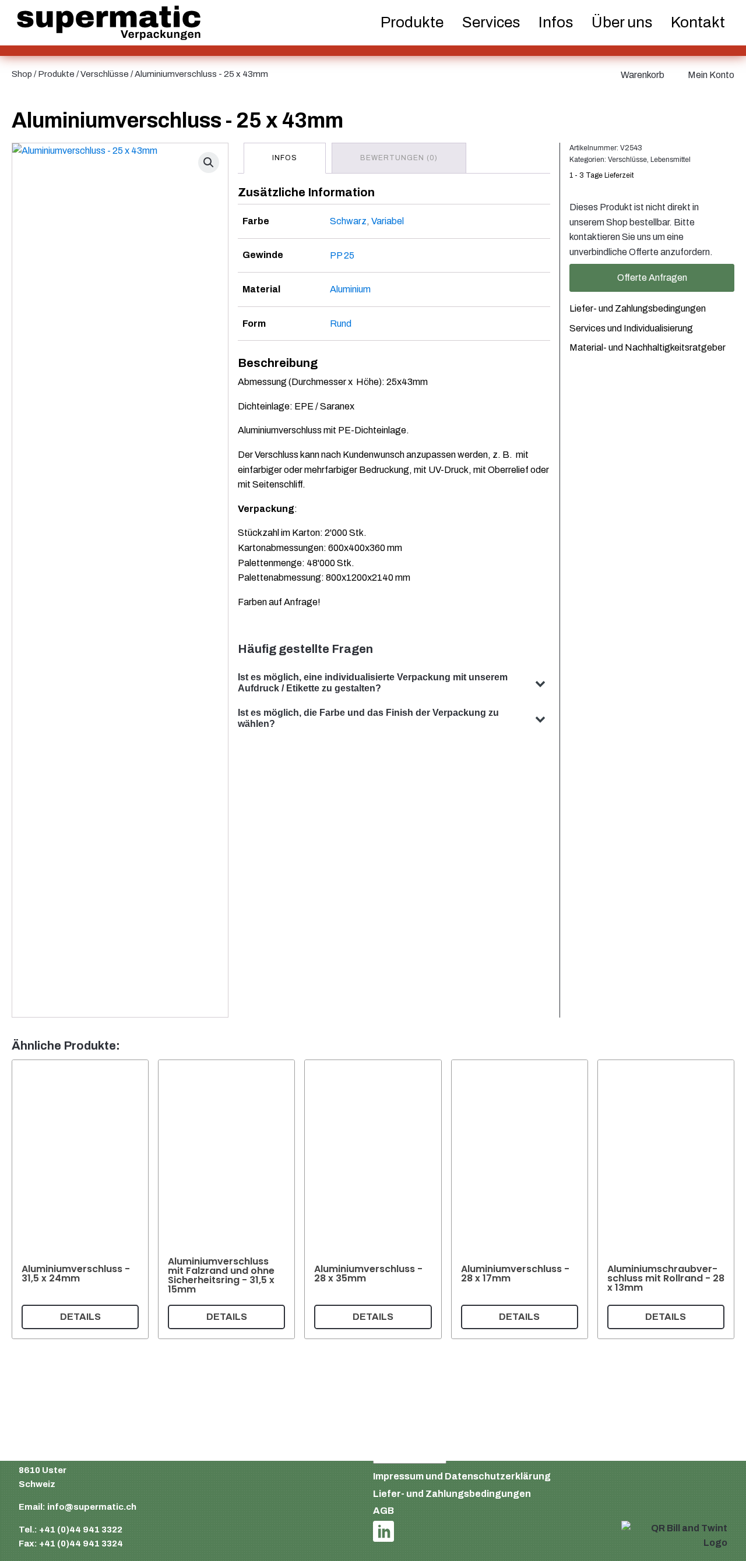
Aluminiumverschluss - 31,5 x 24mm (76, 1273)
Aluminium (350, 289)
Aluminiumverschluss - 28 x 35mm (368, 1273)
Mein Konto (711, 75)
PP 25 (342, 255)
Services (491, 22)
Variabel (387, 221)
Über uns (622, 22)
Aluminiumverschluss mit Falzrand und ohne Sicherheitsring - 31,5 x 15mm (221, 1275)
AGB (383, 1511)
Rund (340, 324)
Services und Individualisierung (631, 328)
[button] (208, 162)
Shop (22, 74)
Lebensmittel (670, 159)
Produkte (56, 74)
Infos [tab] (284, 158)
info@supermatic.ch (91, 1506)
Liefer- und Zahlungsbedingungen (637, 308)
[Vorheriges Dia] (26, 1199)
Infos (556, 22)
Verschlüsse (104, 74)
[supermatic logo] (109, 23)
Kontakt (698, 22)
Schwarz (348, 221)
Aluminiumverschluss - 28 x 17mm (515, 1273)
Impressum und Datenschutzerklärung (462, 1476)
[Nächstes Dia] (720, 1199)
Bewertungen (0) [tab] (399, 158)
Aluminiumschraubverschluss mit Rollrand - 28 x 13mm (665, 1278)
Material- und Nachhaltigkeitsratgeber (647, 347)
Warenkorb (642, 75)
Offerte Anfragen (652, 277)
